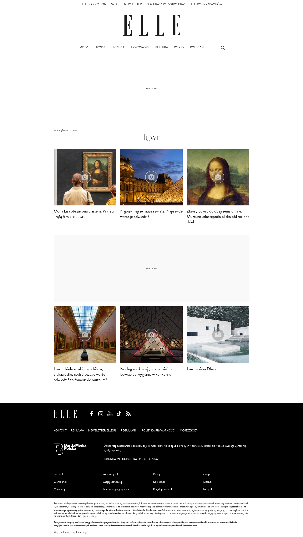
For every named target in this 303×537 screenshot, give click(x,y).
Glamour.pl (60, 482)
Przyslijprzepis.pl (162, 489)
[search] (223, 48)
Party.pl (58, 474)
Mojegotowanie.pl (113, 482)
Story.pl (207, 489)
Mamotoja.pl (110, 474)
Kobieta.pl (159, 482)
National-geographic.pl (116, 489)
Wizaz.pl (207, 482)
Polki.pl (157, 474)
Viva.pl (206, 474)
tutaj (84, 532)
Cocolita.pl (60, 489)
